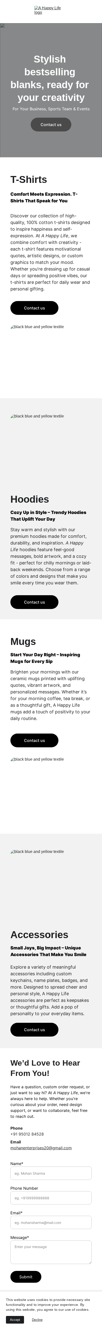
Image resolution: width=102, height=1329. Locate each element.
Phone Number (24, 1188)
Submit (25, 1276)
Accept (15, 1320)
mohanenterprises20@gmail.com (41, 1147)
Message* (19, 1237)
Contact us (51, 124)
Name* (16, 1163)
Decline (37, 1320)
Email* (16, 1212)
